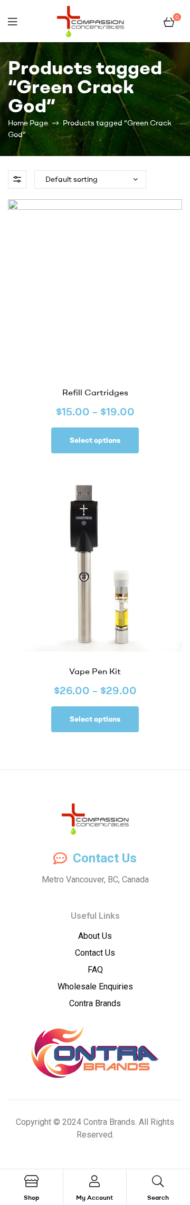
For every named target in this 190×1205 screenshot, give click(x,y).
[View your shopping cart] (169, 21)
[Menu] (12, 21)
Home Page (28, 123)
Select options (95, 440)
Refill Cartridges (95, 392)
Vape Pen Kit (95, 671)
